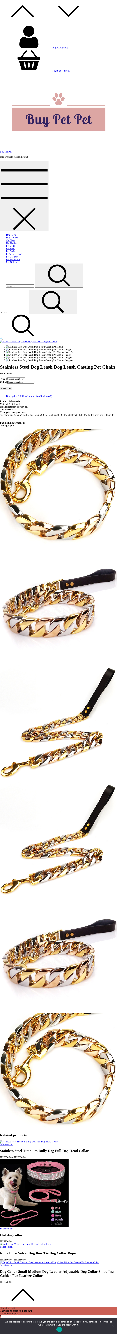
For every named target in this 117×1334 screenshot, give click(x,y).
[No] (113, 1325)
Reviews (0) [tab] (46, 396)
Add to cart (6, 388)
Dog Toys (11, 235)
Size (3, 379)
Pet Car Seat (12, 256)
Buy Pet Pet (5, 151)
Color (3, 382)
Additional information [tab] (29, 396)
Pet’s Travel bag (13, 254)
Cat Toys (10, 240)
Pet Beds (10, 245)
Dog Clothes (12, 237)
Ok (59, 1329)
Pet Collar (11, 251)
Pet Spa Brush (13, 259)
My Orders (11, 262)
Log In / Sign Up (60, 47)
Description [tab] (11, 396)
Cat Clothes (11, 243)
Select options (6, 1144)
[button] (1, 339)
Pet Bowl (10, 248)
